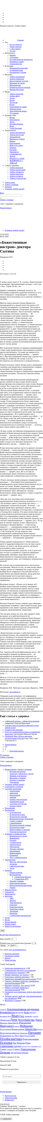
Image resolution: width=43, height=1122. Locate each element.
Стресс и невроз (16, 821)
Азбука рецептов (16, 174)
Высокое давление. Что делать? (17, 985)
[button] (11, 13)
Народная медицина (18, 883)
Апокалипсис (15, 137)
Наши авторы (10, 960)
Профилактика (11, 1039)
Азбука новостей (16, 94)
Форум (12, 156)
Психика (6, 1043)
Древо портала (16, 47)
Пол (13, 1036)
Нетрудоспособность (9, 1033)
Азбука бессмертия (17, 133)
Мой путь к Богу (16, 145)
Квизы (12, 118)
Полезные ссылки (12, 956)
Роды (27, 1043)
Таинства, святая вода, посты (21, 774)
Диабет (12, 888)
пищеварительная (17, 802)
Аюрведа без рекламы (14, 730)
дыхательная (15, 791)
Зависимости (10, 894)
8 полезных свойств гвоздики (17, 977)
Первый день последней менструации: (16, 943)
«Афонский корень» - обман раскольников (22, 721)
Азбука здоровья (6, 200)
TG (4, 755)
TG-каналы (14, 113)
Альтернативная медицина (23, 1009)
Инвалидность (11, 890)
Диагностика (10, 860)
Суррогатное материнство (20, 916)
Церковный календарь (19, 68)
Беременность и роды (18, 836)
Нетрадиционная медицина (21, 885)
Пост (17, 1036)
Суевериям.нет (16, 154)
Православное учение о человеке (18, 769)
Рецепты (21, 1043)
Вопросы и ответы (17, 139)
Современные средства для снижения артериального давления (20, 971)
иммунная (14, 793)
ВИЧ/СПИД (32, 1012)
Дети (13, 1019)
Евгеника (13, 913)
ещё (2, 930)
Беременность (7, 1012)
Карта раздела (10, 1096)
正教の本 (13, 163)
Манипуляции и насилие (20, 830)
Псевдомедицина (17, 751)
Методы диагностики (18, 862)
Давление (28, 1016)
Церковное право (17, 62)
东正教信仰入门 (16, 161)
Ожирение (24, 1033)
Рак (14, 1043)
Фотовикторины (16, 124)
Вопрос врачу (10, 924)
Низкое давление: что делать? (17, 975)
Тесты (12, 122)
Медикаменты (15, 875)
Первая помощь (16, 873)
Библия (13, 55)
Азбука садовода (16, 176)
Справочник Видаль (22, 877)
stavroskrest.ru (14, 692)
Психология (10, 810)
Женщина (3, 1023)
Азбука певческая (17, 79)
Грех (21, 1016)
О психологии (15, 812)
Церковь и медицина (18, 776)
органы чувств (16, 806)
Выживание (14, 838)
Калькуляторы (10, 922)
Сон (39, 1046)
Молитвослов (15, 85)
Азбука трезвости (17, 172)
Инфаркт (16, 1026)
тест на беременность (17, 950)
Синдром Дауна (25, 1046)
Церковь (5, 1052)
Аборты (13, 900)
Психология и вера (17, 815)
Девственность (16, 903)
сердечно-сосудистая (18, 804)
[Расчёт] (17, 946)
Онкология (9, 892)
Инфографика (15, 853)
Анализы (13, 864)
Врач (15, 1016)
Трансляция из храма (18, 107)
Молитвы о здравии (18, 778)
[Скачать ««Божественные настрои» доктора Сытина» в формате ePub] (1, 277)
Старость (10, 1049)
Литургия (13, 102)
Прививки (14, 855)
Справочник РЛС (21, 879)
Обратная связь (11, 1098)
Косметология (17, 1029)
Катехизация (15, 143)
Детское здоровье (17, 849)
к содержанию (6, 1119)
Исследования (5, 1029)
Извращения (25, 1023)
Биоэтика (8, 896)
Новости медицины (13, 926)
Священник (6, 1046)
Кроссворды (15, 120)
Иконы (12, 141)
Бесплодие (19, 1012)
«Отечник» (14, 57)
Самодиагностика (17, 866)
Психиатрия (10, 808)
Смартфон (34, 1046)
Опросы (13, 148)
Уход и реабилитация (18, 858)
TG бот (12, 51)
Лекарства (31, 1029)
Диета (38, 1019)
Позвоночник (5, 1036)
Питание (34, 1032)
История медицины (18, 772)
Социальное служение (14, 787)
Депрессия (5, 1020)
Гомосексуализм (16, 907)
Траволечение (28, 1049)
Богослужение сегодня (19, 81)
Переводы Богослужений (20, 87)
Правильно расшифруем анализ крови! (21, 979)
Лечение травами (17, 881)
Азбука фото (15, 96)
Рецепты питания (12, 954)
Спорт (3, 1049)
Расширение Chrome (18, 72)
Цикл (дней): (5, 939)
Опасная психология (18, 832)
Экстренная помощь (19, 1053)
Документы (14, 782)
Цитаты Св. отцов (17, 158)
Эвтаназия (14, 911)
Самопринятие (16, 823)
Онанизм (13, 905)
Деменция (35, 1016)
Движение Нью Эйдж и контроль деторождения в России (18, 737)
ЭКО (12, 898)
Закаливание (15, 851)
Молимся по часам (17, 83)
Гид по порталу (16, 44)
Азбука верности (16, 168)
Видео (12, 100)
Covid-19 (3, 1010)
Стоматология (15, 842)
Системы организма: (13, 789)
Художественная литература (21, 59)
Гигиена (13, 840)
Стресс (16, 1049)
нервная (13, 797)
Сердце (17, 1046)
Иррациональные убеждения (21, 819)
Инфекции (26, 1025)
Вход (2, 193)
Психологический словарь (20, 825)
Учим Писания (16, 128)
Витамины (3, 1016)
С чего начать (15, 49)
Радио (12, 105)
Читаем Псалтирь (17, 90)
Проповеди (14, 152)
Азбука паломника (17, 77)
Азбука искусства (17, 135)
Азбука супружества (18, 178)
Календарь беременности (10, 935)
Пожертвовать (6, 208)
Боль (26, 1012)
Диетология (14, 847)
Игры (12, 126)
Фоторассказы (15, 109)
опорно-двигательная (18, 799)
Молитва (40, 1029)
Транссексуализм (17, 909)
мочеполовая (15, 795)
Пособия (13, 150)
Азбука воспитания (17, 170)
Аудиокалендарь (16, 70)
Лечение (8, 870)
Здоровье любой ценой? (14, 230)
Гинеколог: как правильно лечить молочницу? (24, 992)
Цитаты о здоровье (17, 780)
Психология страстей (18, 817)
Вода (9, 1016)
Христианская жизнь (18, 111)
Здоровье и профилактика (15, 834)
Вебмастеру (9, 1100)
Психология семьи (17, 827)
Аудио (12, 98)
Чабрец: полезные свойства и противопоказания (17, 989)
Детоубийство (26, 1019)
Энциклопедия (16, 64)
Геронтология (15, 845)
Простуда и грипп (27, 1036)
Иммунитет (7, 1025)
